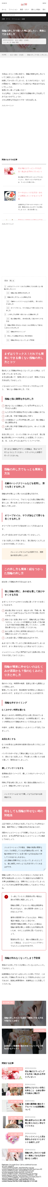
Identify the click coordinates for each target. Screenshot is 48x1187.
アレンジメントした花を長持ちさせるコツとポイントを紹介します (35, 1139)
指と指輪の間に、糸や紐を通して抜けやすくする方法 (24, 320)
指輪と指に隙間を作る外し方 (18, 293)
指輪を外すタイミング (16, 331)
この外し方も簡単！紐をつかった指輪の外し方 (21, 314)
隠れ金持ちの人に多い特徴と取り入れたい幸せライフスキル (35, 1123)
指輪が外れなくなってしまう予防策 (20, 340)
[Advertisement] (24, 131)
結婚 (23, 19)
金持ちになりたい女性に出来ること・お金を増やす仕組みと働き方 (35, 1090)
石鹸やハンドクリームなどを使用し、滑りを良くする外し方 (24, 303)
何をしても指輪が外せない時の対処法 (18, 336)
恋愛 (3, 19)
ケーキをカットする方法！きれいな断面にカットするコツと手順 (30, 196)
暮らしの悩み (35, 9)
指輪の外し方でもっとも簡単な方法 (18, 297)
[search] (43, 15)
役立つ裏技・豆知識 (21, 40)
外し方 (9, 42)
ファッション (13, 9)
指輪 (13, 42)
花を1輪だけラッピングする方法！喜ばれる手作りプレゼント (35, 1074)
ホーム (4, 9)
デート (8, 19)
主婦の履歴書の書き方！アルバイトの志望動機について (35, 1107)
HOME (4, 55)
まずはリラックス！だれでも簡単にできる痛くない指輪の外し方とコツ (23, 288)
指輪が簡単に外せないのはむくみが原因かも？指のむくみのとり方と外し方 (23, 326)
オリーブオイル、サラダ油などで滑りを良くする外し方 (24, 309)
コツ (4, 42)
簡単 (17, 42)
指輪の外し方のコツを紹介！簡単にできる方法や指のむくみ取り (35, 1155)
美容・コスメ (24, 9)
